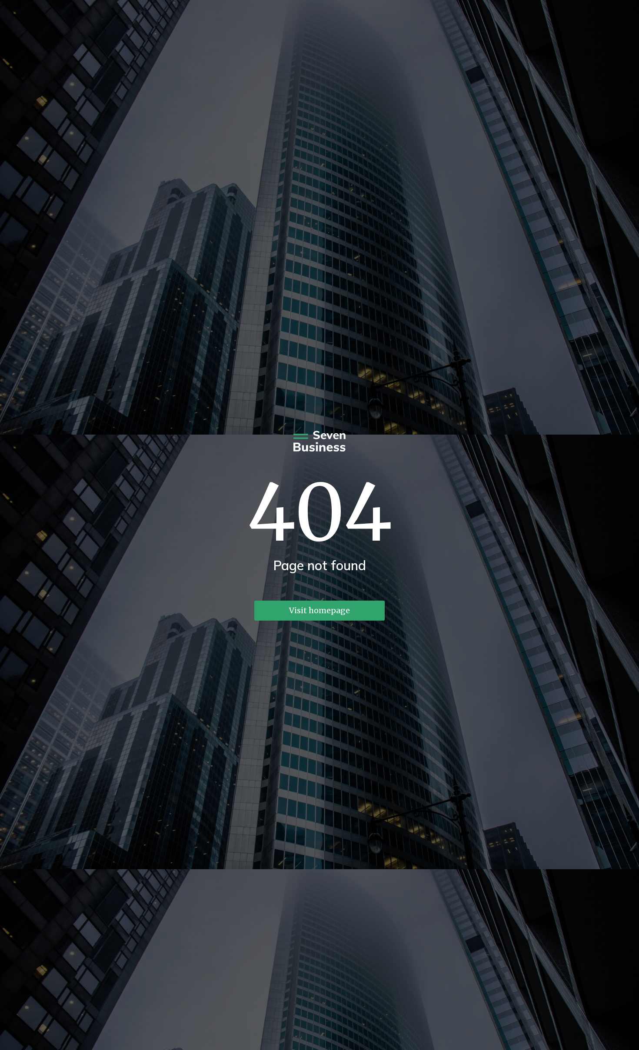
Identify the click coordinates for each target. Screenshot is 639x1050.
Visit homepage (319, 610)
